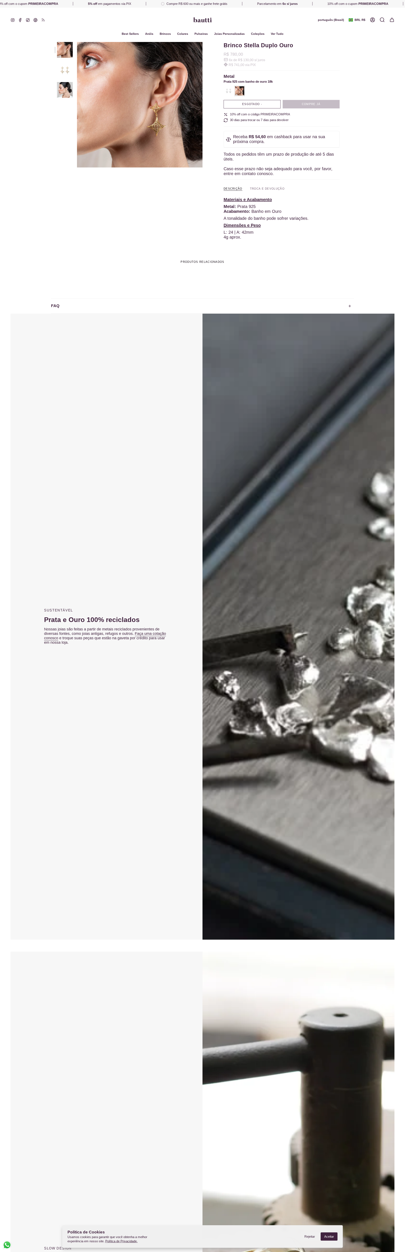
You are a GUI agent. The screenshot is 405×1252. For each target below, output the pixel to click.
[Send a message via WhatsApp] (7, 1245)
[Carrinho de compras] (392, 19)
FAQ (55, 306)
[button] (258, 34)
